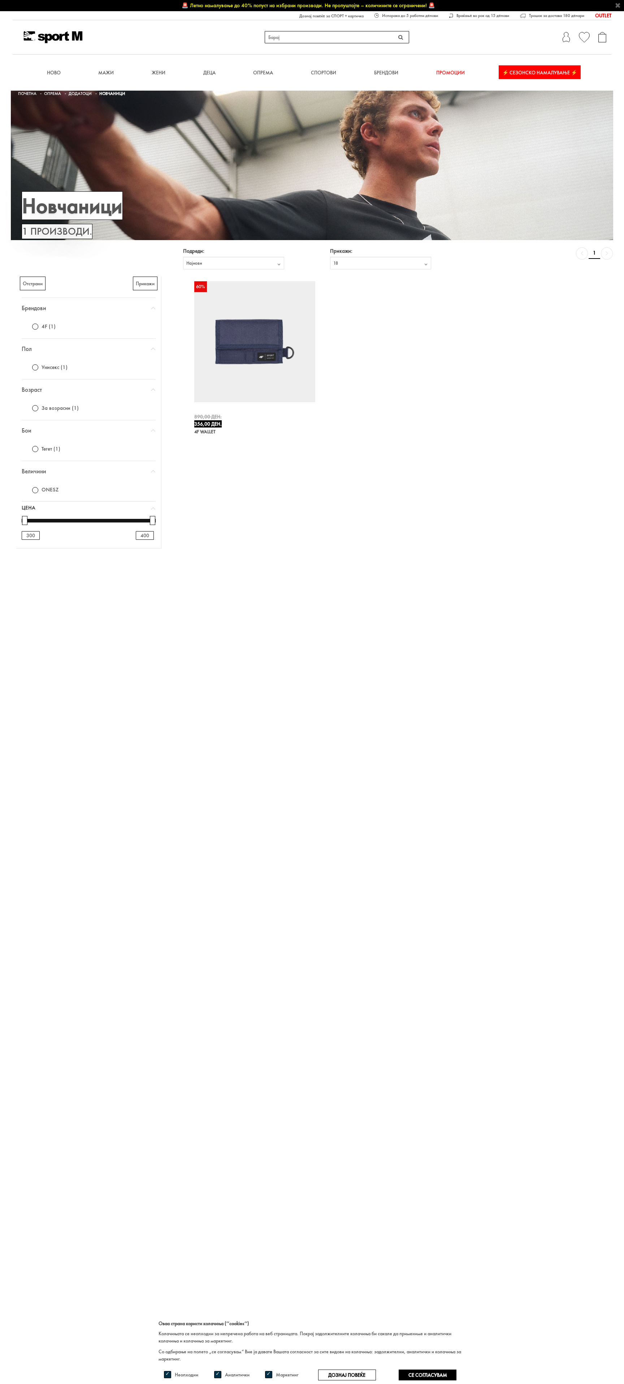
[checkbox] (35, 326)
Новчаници (112, 93)
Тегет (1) (51, 448)
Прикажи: (341, 251)
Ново (54, 72)
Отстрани (33, 283)
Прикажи (145, 283)
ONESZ (50, 489)
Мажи (106, 72)
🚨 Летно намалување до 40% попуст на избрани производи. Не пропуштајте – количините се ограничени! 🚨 (308, 5)
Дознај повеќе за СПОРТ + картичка (331, 16)
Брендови (386, 72)
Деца (209, 72)
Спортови (323, 72)
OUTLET (603, 15)
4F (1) (49, 326)
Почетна (27, 93)
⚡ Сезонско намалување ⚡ (539, 72)
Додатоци (80, 93)
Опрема (263, 72)
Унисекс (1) (55, 367)
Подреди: (193, 251)
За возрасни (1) (60, 408)
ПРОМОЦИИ (450, 72)
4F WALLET (205, 431)
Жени (158, 72)
